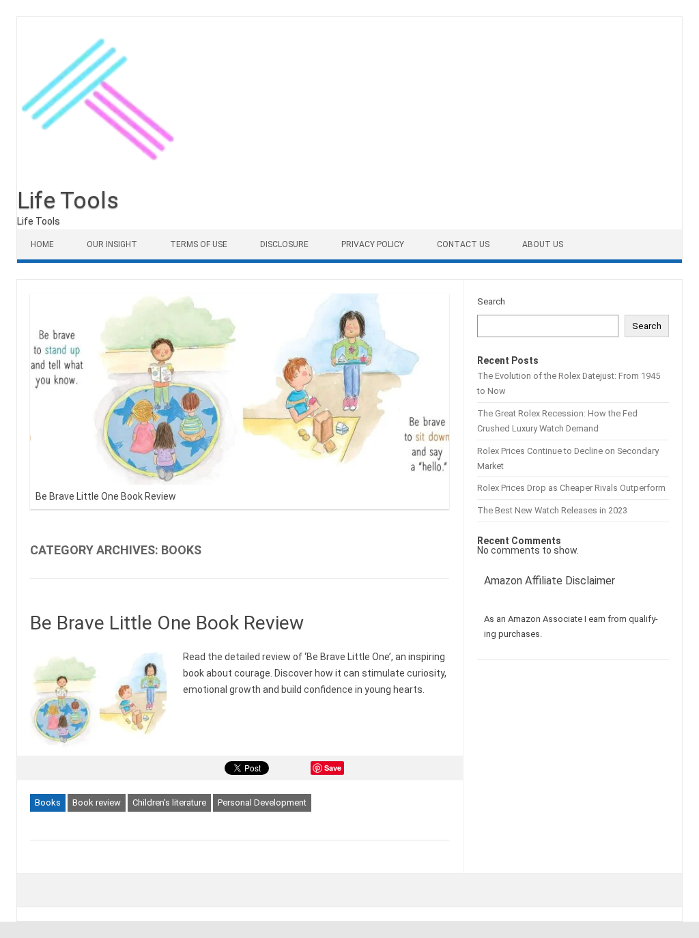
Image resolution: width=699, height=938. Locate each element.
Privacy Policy (372, 244)
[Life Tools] (102, 183)
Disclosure (284, 244)
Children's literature (169, 802)
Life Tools (68, 200)
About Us (542, 244)
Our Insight (112, 244)
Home (42, 244)
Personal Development (262, 802)
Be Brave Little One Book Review (105, 496)
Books (48, 802)
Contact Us (463, 244)
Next (459, 290)
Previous (430, 290)
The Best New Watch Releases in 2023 (552, 510)
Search (491, 301)
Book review (96, 802)
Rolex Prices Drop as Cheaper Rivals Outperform (571, 488)
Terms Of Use (198, 244)
